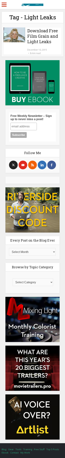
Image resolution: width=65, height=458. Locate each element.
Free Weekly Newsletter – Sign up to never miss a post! (31, 117)
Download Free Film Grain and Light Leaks (42, 36)
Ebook (5, 452)
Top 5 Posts (52, 449)
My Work (25, 452)
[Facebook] (51, 165)
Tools (18, 449)
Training (27, 449)
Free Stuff (39, 449)
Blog (4, 449)
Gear (11, 449)
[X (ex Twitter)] (13, 165)
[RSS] (32, 165)
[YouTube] (23, 165)
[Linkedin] (42, 165)
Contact (14, 452)
